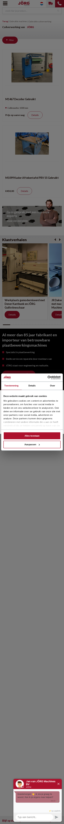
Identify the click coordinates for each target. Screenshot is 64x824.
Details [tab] (32, 385)
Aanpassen (30, 444)
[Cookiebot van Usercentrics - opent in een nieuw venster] (48, 377)
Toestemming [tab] (11, 385)
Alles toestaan (32, 435)
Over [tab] (52, 385)
